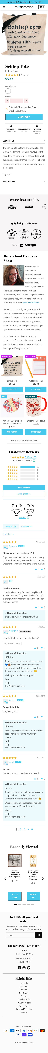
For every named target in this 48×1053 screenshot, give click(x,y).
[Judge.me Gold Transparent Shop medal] (24, 234)
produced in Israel (31, 302)
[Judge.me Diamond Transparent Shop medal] (29, 509)
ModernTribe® (27, 1042)
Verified (22, 517)
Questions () (26, 526)
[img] (10, 542)
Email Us (24, 950)
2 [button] (20, 829)
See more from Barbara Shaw (24, 440)
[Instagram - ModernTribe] (24, 968)
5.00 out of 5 (30, 457)
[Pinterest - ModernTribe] (28, 968)
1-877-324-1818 (27, 954)
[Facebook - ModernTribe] (19, 968)
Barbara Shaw (11, 71)
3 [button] (24, 829)
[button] (24, 34)
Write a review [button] (24, 487)
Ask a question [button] (24, 493)
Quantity (8, 97)
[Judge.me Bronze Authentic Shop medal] (36, 234)
